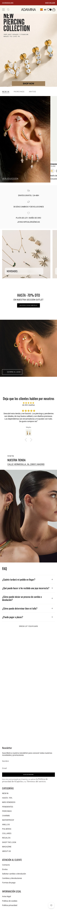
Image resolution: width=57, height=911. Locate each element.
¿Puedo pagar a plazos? (12, 617)
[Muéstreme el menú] (3, 10)
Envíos (5, 869)
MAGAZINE (6, 847)
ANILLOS (6, 824)
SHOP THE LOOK (50, 2)
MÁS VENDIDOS (8, 802)
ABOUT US (6, 851)
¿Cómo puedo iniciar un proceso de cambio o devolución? (22, 598)
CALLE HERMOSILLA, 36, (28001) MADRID (26, 464)
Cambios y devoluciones (12, 878)
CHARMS (6, 816)
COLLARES (6, 833)
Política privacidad (9, 905)
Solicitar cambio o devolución (14, 874)
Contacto (6, 865)
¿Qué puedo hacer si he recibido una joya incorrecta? (25, 588)
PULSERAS (6, 829)
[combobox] (43, 9)
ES (45, 9)
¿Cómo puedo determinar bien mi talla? (19, 608)
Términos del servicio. (36, 781)
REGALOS (6, 838)
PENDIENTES (7, 807)
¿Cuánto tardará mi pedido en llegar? (18, 579)
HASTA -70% (7, 798)
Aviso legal (6, 896)
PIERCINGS (7, 811)
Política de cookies (9, 901)
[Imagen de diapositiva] (28, 50)
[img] (28, 403)
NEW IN (5, 793)
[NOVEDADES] (26, 254)
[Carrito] (54, 10)
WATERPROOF (8, 820)
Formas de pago (9, 883)
